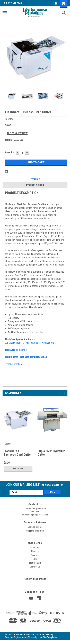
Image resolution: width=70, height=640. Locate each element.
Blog (35, 559)
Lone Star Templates (47, 637)
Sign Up (39, 527)
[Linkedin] (6, 171)
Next (64, 56)
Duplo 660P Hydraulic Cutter (51, 452)
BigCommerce (21, 637)
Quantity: (9, 152)
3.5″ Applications (13, 342)
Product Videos (35, 184)
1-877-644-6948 (14, 3)
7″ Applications (30, 342)
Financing (35, 547)
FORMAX (7, 444)
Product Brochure (13, 364)
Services (35, 555)
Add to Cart (18, 468)
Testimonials (35, 563)
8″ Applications (46, 342)
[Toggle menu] (5, 12)
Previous (5, 56)
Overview (35, 179)
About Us (35, 551)
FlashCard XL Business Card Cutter (18, 452)
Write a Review (17, 133)
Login (30, 527)
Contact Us (35, 567)
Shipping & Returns (35, 531)
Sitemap (49, 634)
